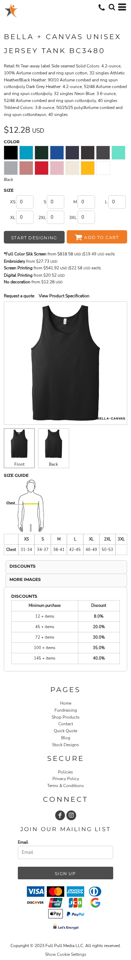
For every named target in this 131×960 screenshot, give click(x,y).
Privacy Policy (65, 778)
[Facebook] (60, 815)
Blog (65, 738)
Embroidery (14, 261)
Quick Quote (65, 731)
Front (19, 464)
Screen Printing (18, 268)
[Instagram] (71, 815)
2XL (42, 217)
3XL (73, 217)
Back (53, 464)
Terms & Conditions (65, 785)
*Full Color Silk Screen (25, 254)
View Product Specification (64, 296)
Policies (65, 772)
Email (23, 842)
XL (12, 217)
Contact (65, 724)
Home (65, 703)
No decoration (17, 282)
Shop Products (66, 717)
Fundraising (65, 710)
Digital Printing (18, 275)
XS (12, 202)
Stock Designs (65, 745)
